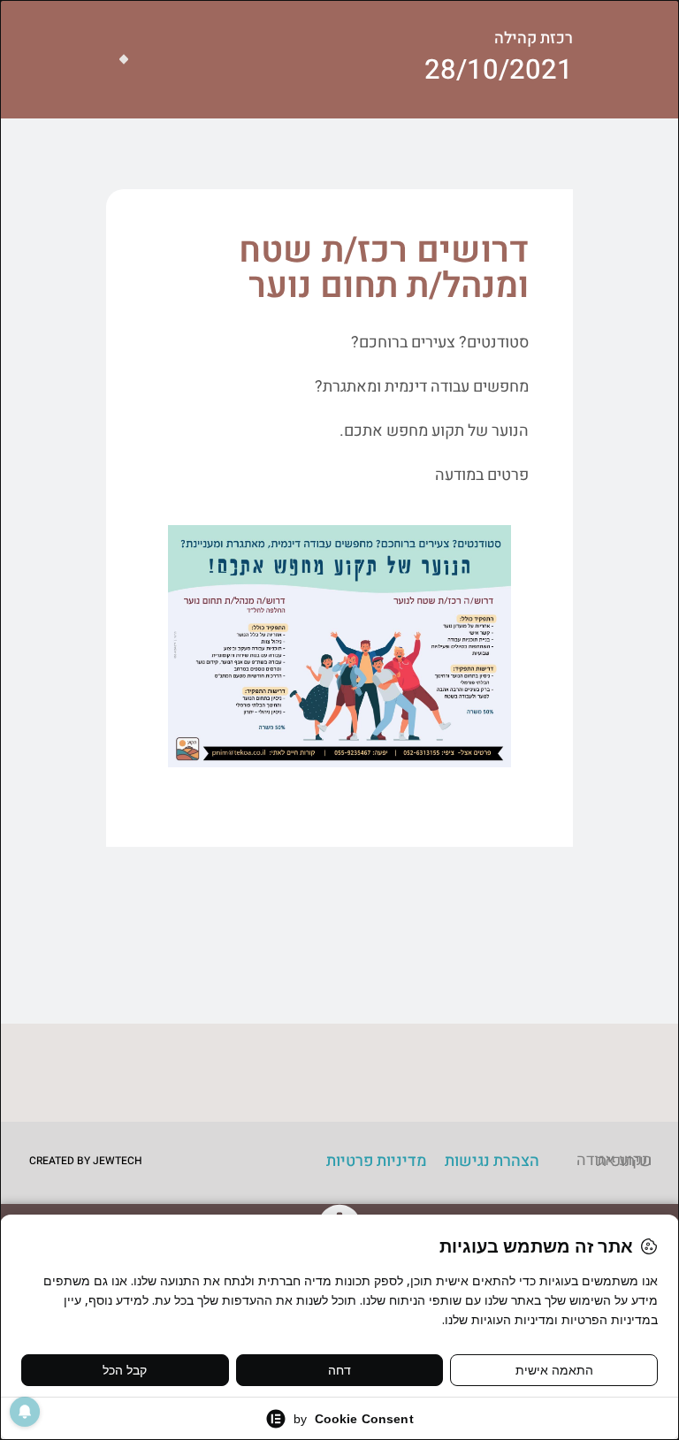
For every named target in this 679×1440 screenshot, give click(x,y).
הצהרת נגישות (492, 1161)
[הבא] (117, 59)
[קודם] (130, 59)
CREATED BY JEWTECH (85, 1161)
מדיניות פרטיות (376, 1161)
